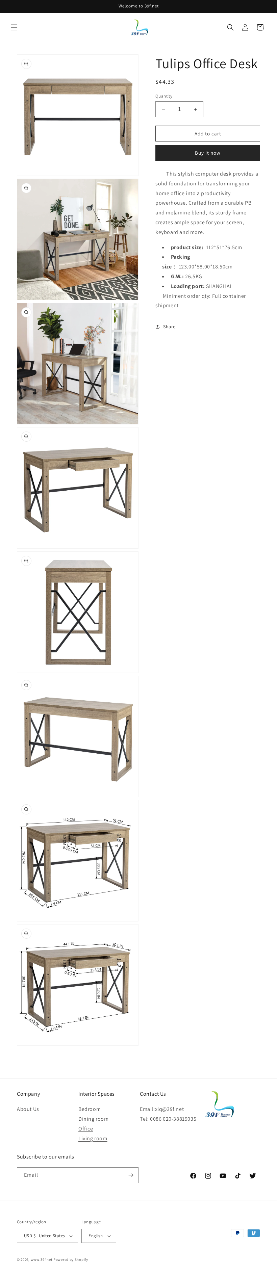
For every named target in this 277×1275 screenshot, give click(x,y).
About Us (28, 1109)
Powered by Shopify (70, 1259)
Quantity (163, 96)
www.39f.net (42, 1259)
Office (85, 1128)
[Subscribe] (130, 1175)
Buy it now (208, 153)
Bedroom (89, 1109)
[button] (14, 27)
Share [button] (169, 326)
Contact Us (153, 1093)
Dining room (93, 1118)
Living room (92, 1138)
